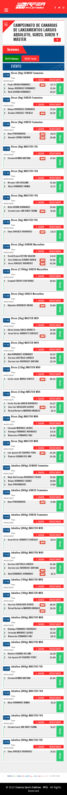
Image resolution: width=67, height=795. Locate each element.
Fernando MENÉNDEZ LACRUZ (20, 428)
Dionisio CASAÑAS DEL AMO (19, 456)
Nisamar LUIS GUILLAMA (18, 182)
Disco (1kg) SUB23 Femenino (27, 122)
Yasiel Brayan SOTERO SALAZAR (21, 256)
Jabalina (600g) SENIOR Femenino (29, 465)
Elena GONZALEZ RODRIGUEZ (20, 231)
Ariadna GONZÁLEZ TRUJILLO (20, 112)
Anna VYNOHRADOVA (16, 133)
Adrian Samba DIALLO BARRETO (21, 329)
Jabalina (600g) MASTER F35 (27, 666)
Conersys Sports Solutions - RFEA (31, 787)
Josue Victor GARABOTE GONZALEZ (23, 333)
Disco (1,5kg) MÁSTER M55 (25, 391)
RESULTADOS (55, 79)
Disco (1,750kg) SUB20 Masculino (29, 269)
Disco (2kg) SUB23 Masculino (27, 293)
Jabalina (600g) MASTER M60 (27, 617)
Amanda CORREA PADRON (19, 137)
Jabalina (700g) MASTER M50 (27, 579)
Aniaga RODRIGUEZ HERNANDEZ (21, 88)
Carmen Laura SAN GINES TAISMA (22, 210)
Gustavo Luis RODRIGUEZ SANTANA (23, 361)
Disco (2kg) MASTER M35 (25, 318)
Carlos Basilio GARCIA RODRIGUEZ (23, 403)
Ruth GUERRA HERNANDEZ (19, 91)
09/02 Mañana (11, 58)
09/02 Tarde (30, 58)
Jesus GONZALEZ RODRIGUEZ (20, 263)
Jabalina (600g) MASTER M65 (27, 642)
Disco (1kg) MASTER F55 (24, 219)
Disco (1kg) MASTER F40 (24, 171)
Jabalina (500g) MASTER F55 (27, 739)
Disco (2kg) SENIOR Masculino (27, 244)
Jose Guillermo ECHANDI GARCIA (22, 259)
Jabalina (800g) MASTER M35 (27, 528)
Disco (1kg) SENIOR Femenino (27, 72)
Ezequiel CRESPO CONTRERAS (21, 280)
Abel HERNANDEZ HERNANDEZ (20, 354)
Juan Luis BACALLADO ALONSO (21, 406)
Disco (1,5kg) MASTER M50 (25, 367)
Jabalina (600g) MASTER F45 (27, 715)
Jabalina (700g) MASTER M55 (27, 592)
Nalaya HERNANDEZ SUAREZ (20, 480)
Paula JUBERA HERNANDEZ (19, 84)
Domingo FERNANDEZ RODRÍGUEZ (22, 431)
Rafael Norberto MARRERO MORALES (24, 410)
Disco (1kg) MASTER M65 (24, 441)
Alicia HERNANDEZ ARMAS (19, 186)
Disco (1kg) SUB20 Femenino (27, 97)
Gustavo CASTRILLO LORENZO (21, 357)
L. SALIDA (40, 79)
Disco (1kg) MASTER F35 (24, 146)
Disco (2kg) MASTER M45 (25, 342)
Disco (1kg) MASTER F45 (24, 195)
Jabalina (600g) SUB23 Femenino (29, 490)
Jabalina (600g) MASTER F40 (27, 690)
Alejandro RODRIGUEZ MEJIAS (20, 305)
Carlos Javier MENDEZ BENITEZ (21, 378)
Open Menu (6, 10)
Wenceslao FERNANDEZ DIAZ (20, 435)
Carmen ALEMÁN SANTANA (19, 158)
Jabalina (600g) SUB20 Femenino (29, 514)
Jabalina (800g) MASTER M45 (27, 552)
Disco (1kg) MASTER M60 (24, 416)
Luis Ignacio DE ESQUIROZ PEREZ (22, 452)
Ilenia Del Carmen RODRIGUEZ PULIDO (24, 477)
